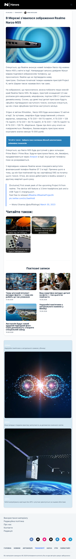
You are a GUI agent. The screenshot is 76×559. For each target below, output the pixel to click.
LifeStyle (7, 345)
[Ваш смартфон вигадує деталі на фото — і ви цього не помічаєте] (54, 281)
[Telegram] (70, 539)
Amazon (34, 157)
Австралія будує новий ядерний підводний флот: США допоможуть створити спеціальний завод (20, 327)
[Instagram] (44, 539)
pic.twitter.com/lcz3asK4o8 (22, 198)
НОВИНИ (17, 548)
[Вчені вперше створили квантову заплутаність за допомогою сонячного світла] (38, 385)
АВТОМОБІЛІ (27, 548)
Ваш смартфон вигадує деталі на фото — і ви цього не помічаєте (54, 295)
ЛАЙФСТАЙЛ (65, 548)
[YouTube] (64, 539)
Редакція (8, 531)
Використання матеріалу (16, 518)
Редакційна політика (14, 521)
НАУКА (7, 422)
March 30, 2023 (47, 204)
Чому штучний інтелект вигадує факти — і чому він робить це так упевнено (19, 295)
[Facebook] (31, 539)
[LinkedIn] (57, 539)
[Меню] (71, 5)
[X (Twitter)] (38, 539)
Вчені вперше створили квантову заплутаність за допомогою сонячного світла (34, 425)
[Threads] (51, 539)
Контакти (8, 528)
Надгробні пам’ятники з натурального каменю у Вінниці (51, 306)
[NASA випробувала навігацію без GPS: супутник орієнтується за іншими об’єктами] (38, 462)
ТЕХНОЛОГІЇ (18, 12)
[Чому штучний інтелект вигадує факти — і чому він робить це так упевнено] (21, 281)
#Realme (32, 195)
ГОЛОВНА (7, 548)
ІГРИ (56, 548)
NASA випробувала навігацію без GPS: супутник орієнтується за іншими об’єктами (35, 502)
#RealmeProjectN (45, 195)
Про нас (7, 524)
